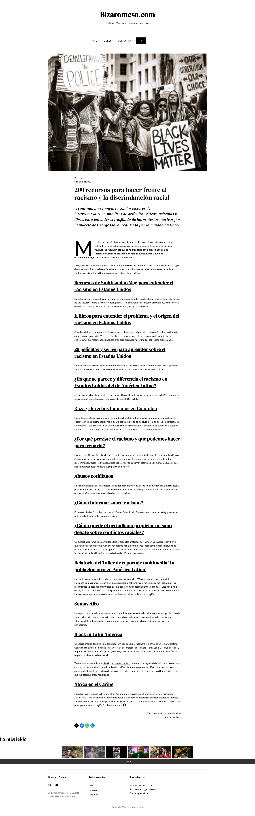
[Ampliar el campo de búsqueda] (141, 40)
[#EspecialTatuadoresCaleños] (94, 752)
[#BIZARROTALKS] (116, 752)
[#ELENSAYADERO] (138, 752)
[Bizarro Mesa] (72, 752)
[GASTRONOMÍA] (182, 752)
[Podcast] (160, 752)
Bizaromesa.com (127, 14)
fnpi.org (177, 717)
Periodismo (80, 178)
